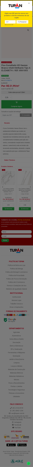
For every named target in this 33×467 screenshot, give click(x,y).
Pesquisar (23, 22)
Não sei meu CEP (9, 24)
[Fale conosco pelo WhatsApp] (28, 463)
